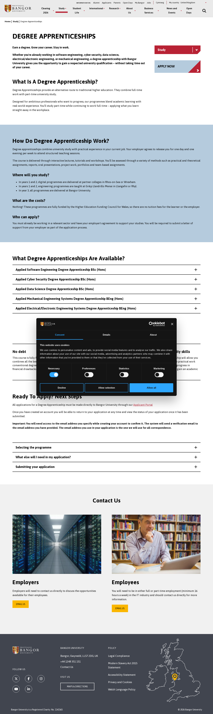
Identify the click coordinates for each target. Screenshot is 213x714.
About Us (129, 10)
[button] (106, 269)
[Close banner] (172, 324)
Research (114, 8)
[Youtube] (16, 689)
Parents (117, 3)
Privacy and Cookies (120, 682)
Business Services (148, 10)
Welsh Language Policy (121, 689)
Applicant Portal (143, 404)
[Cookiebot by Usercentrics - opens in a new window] (151, 324)
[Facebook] (28, 678)
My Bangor (139, 3)
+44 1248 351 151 (70, 661)
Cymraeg (160, 3)
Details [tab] (106, 334)
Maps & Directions (77, 686)
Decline (62, 387)
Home (8, 21)
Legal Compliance (119, 655)
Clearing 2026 (45, 10)
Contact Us (66, 667)
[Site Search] (204, 10)
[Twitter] (16, 678)
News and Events (172, 10)
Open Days (128, 3)
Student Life (77, 10)
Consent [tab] (59, 334)
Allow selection (106, 387)
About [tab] (153, 334)
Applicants (106, 3)
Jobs (149, 3)
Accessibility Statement (122, 674)
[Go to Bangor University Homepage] (18, 8)
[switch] (89, 374)
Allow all (151, 387)
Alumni (96, 3)
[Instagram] (41, 678)
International (96, 8)
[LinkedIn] (28, 689)
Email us (20, 604)
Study (62, 8)
